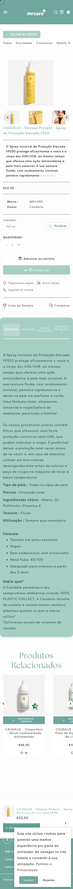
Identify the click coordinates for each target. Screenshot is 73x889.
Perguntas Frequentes (61, 329)
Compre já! (41, 270)
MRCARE (36, 201)
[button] (7, 117)
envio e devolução (45, 329)
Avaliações (28, 329)
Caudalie (36, 207)
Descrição (11, 329)
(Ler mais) (47, 175)
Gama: (12, 207)
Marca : (12, 201)
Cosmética (44, 43)
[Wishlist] (21, 752)
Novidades (24, 43)
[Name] (65, 823)
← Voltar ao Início (21, 34)
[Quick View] (26, 752)
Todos (7, 43)
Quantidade (12, 237)
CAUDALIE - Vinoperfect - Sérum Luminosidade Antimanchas (24, 733)
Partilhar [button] (60, 226)
